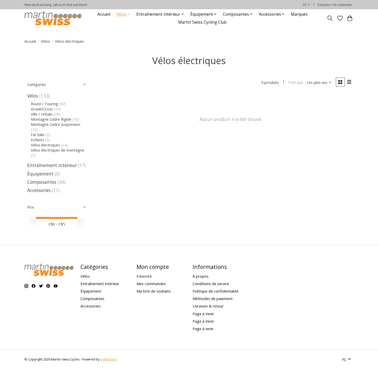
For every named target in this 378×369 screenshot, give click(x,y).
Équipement (40, 174)
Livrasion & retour (208, 306)
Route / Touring (44, 103)
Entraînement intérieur (52, 165)
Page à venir (203, 328)
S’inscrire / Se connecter (334, 5)
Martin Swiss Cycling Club (202, 22)
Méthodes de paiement (213, 298)
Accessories (39, 190)
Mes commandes (151, 283)
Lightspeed (108, 359)
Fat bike (37, 134)
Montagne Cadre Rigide (51, 119)
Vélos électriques (45, 144)
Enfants (37, 139)
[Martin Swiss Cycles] (52, 18)
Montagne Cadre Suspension (55, 124)
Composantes (41, 182)
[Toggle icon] (330, 18)
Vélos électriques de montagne (57, 150)
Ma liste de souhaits (154, 291)
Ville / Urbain (41, 114)
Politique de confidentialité (215, 291)
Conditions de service (211, 283)
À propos (201, 276)
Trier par (295, 82)
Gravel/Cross (42, 108)
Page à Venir (203, 313)
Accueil (103, 14)
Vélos (45, 41)
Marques (299, 14)
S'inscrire (144, 276)
